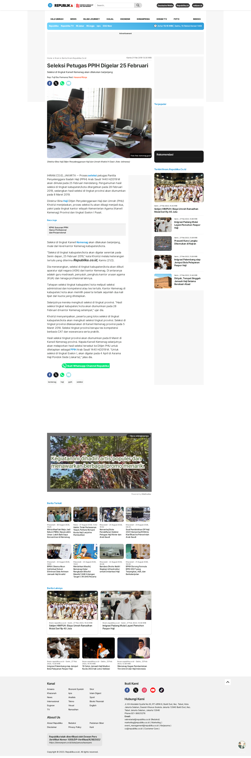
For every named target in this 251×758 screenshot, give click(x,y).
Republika (54, 26)
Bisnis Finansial (97, 701)
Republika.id (183, 5)
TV (48, 709)
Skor (92, 689)
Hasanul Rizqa (80, 77)
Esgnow (51, 705)
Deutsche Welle (165, 5)
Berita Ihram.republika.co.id (74, 58)
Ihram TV (162, 19)
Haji (65, 200)
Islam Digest (95, 693)
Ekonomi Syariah (76, 689)
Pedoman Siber (97, 723)
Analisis (72, 697)
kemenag (52, 382)
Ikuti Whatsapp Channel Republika (88, 365)
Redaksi (72, 723)
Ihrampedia (143, 19)
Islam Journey (91, 19)
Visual (71, 705)
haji (62, 382)
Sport (92, 697)
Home (49, 58)
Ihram (57, 58)
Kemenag (82, 242)
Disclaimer (52, 727)
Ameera (50, 689)
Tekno (71, 701)
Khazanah (51, 693)
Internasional (53, 701)
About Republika (54, 723)
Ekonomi (125, 19)
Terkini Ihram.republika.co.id (170, 169)
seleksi (92, 175)
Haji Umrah (57, 19)
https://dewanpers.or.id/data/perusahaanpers (70, 742)
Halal (110, 19)
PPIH (73, 349)
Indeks (197, 19)
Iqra (70, 693)
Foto (176, 19)
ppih (70, 382)
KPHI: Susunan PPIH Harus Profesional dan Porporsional (58, 230)
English (93, 705)
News (73, 19)
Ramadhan (73, 709)
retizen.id (197, 5)
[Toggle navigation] (50, 5)
